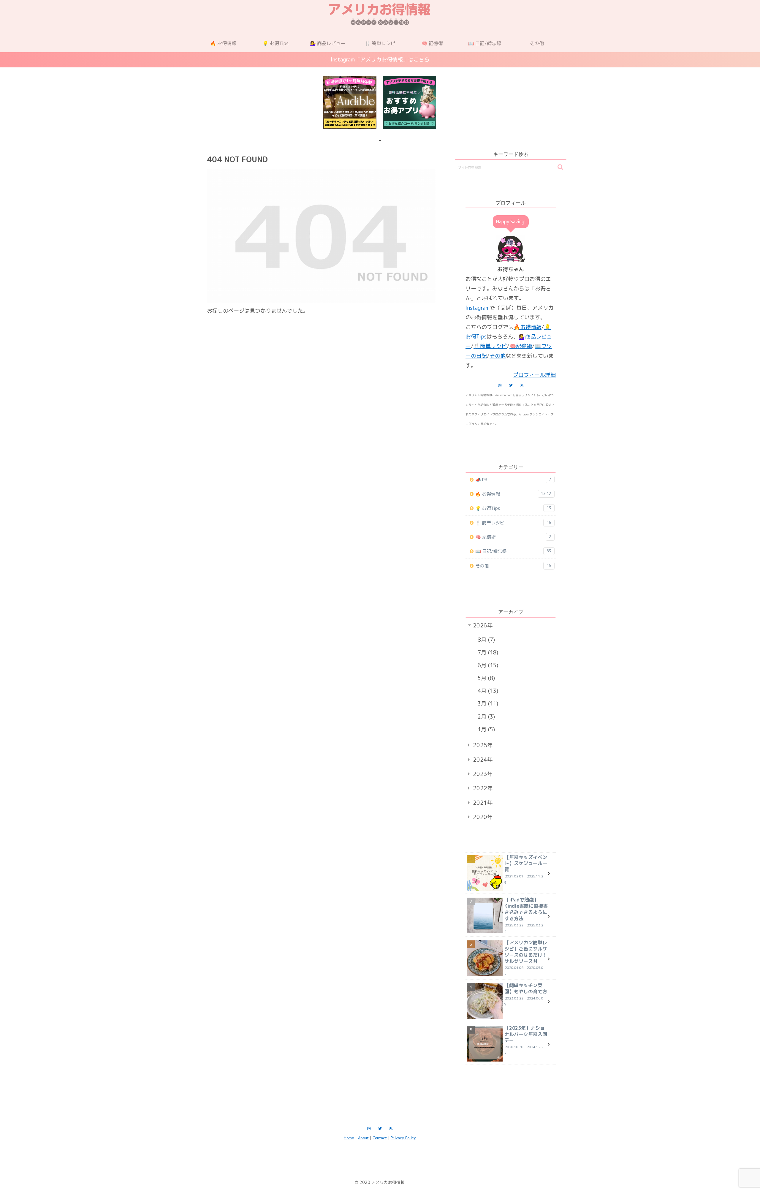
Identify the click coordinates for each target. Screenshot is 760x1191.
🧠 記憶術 (513, 537)
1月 (485, 729)
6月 (487, 665)
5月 (485, 678)
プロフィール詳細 (534, 375)
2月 (485, 716)
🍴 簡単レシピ (513, 523)
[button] (560, 167)
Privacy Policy (403, 1138)
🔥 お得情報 (513, 494)
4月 (487, 691)
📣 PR (513, 480)
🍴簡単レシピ (490, 346)
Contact (380, 1138)
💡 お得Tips (513, 508)
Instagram (478, 307)
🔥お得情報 (528, 327)
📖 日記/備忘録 (513, 551)
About (363, 1138)
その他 (498, 356)
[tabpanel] (350, 102)
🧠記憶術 (520, 346)
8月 (485, 639)
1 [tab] (380, 140)
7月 (487, 652)
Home (349, 1138)
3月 (487, 703)
